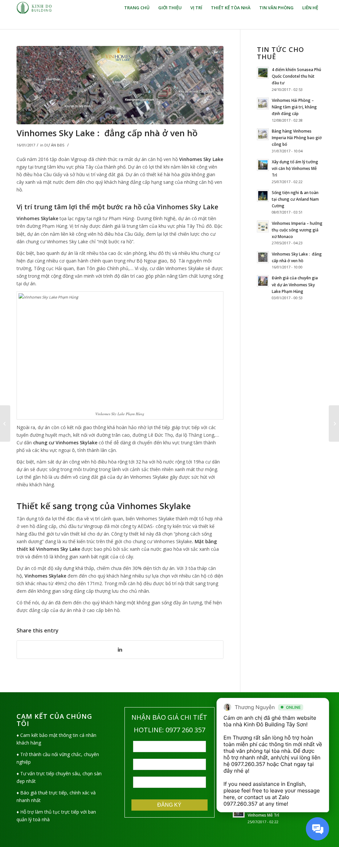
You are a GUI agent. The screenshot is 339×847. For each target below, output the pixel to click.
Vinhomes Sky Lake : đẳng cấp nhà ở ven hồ (107, 133)
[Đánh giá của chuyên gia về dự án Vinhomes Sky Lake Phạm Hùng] (5, 423)
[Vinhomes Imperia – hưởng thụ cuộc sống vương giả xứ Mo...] (334, 423)
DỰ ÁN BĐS (54, 144)
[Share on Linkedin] (120, 650)
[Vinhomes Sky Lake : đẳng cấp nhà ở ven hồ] (120, 85)
